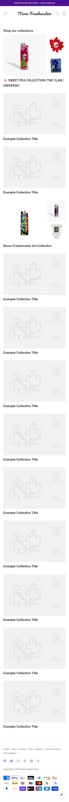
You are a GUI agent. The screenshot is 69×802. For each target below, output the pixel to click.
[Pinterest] (31, 761)
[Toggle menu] (5, 13)
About (14, 749)
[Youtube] (11, 761)
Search (6, 749)
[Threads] (38, 761)
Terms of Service (53, 749)
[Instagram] (18, 761)
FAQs (30, 749)
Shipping (39, 749)
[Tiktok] (24, 761)
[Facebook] (4, 761)
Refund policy (9, 753)
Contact (22, 749)
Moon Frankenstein (34, 13)
